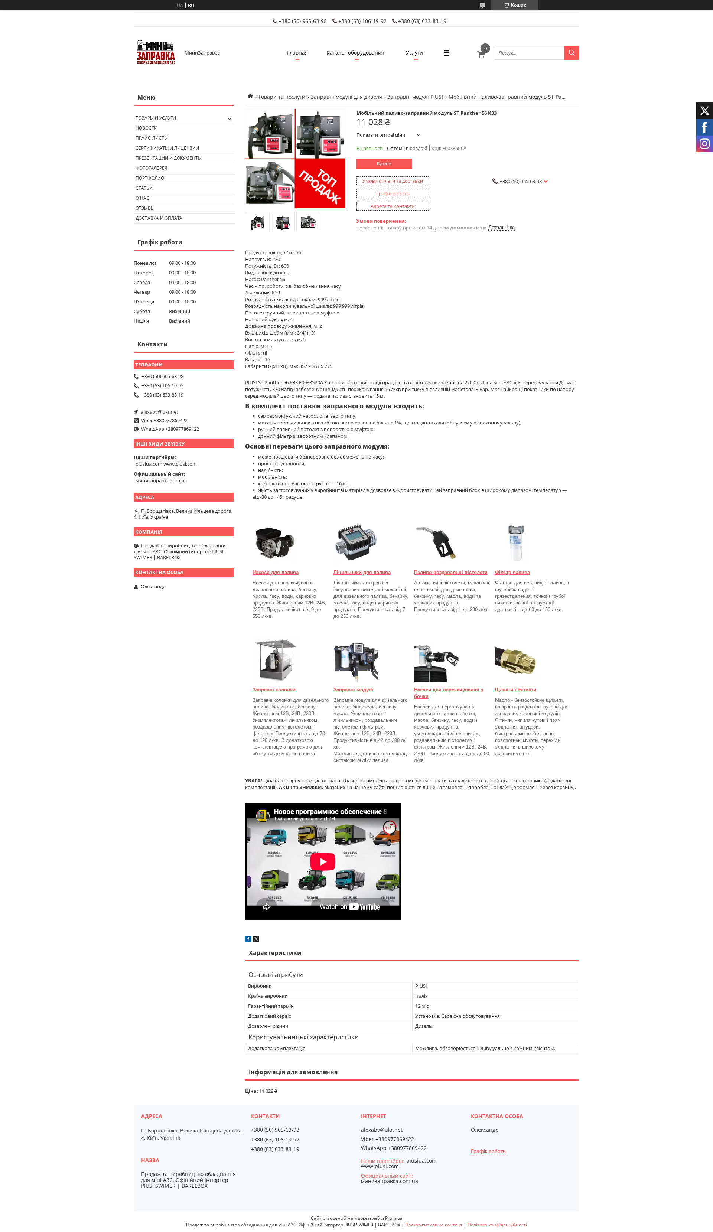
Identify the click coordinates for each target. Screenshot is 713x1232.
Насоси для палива (276, 572)
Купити (384, 163)
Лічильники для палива (362, 572)
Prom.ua (394, 1218)
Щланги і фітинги (515, 689)
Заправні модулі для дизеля (346, 96)
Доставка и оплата (159, 218)
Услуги (414, 52)
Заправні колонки (274, 689)
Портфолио (150, 178)
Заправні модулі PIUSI (415, 96)
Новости (146, 128)
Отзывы (145, 208)
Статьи (144, 188)
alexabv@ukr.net (159, 412)
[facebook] (248, 939)
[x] (256, 939)
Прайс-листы (152, 138)
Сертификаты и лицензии (167, 148)
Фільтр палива (512, 572)
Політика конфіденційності (497, 1225)
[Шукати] (571, 53)
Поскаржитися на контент (434, 1225)
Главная (297, 52)
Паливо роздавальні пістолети (451, 572)
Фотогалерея (151, 168)
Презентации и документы (169, 158)
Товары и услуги (156, 118)
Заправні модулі (353, 689)
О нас (142, 198)
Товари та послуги (281, 96)
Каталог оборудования (355, 52)
